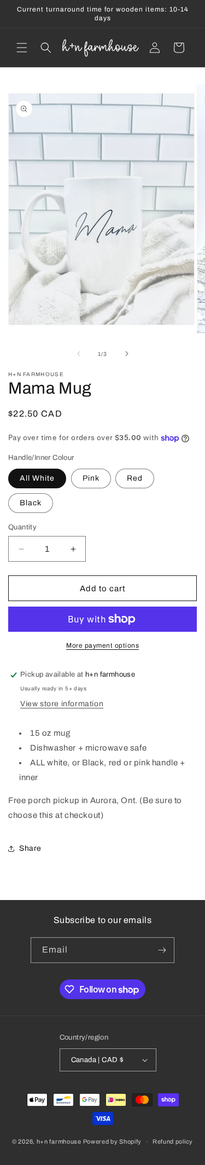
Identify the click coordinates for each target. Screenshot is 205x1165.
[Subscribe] (162, 950)
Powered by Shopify (112, 1141)
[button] (22, 48)
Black (31, 503)
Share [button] (30, 848)
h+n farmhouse (59, 1141)
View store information (61, 704)
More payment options (102, 645)
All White (37, 478)
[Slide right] (127, 354)
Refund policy (173, 1141)
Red (135, 478)
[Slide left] (79, 354)
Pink (91, 478)
